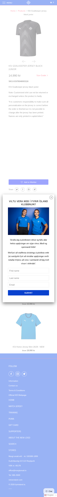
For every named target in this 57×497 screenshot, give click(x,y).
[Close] (51, 197)
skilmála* (31, 263)
